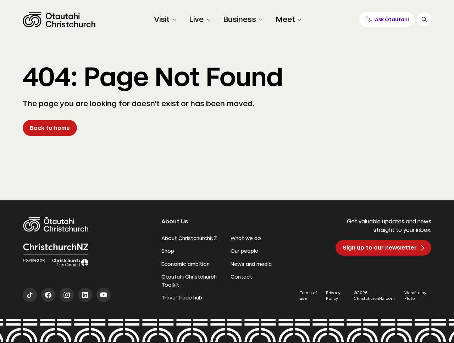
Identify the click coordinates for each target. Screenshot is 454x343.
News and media (251, 264)
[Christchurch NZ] (59, 19)
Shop (167, 251)
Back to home (50, 128)
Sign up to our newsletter (380, 247)
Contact (241, 277)
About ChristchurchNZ (189, 238)
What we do (246, 238)
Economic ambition (185, 264)
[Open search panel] (424, 19)
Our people (244, 251)
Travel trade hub (181, 298)
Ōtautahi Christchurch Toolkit (189, 281)
